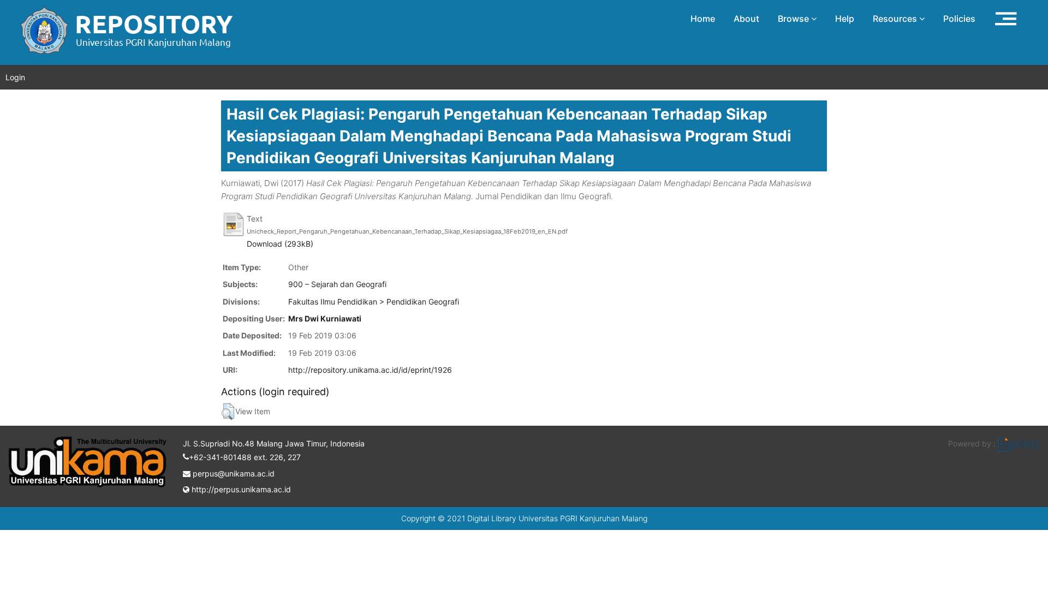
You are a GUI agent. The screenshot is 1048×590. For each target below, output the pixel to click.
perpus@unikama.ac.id (232, 473)
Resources (896, 18)
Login (15, 77)
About (746, 18)
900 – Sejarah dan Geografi (337, 284)
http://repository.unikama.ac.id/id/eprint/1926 (370, 369)
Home (702, 18)
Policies (959, 18)
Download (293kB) (280, 243)
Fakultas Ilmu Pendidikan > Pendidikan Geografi (373, 301)
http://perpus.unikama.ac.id (240, 489)
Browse (794, 18)
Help (844, 18)
